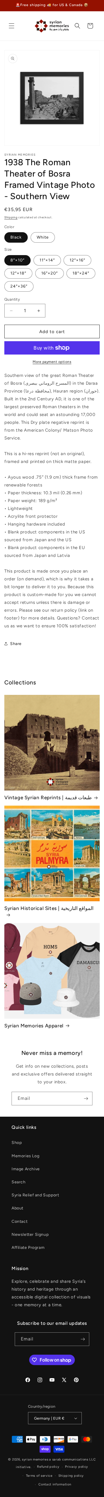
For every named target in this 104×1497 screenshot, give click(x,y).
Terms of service (39, 1476)
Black (16, 237)
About (17, 1208)
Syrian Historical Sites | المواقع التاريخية (49, 908)
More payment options (52, 362)
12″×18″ (18, 273)
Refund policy (48, 1467)
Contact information (54, 1484)
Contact (19, 1221)
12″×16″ (77, 260)
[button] (11, 25)
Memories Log (25, 1155)
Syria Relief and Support (35, 1195)
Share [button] (16, 643)
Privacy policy (76, 1467)
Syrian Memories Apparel (34, 1026)
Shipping (11, 217)
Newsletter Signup (30, 1234)
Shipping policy (71, 1476)
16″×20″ (49, 273)
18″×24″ (81, 273)
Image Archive (26, 1169)
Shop (17, 1142)
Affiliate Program (28, 1247)
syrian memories (35, 1459)
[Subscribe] (85, 1098)
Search (19, 1182)
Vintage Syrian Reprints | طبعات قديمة (48, 797)
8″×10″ (17, 260)
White (43, 237)
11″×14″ (47, 260)
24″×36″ (18, 286)
